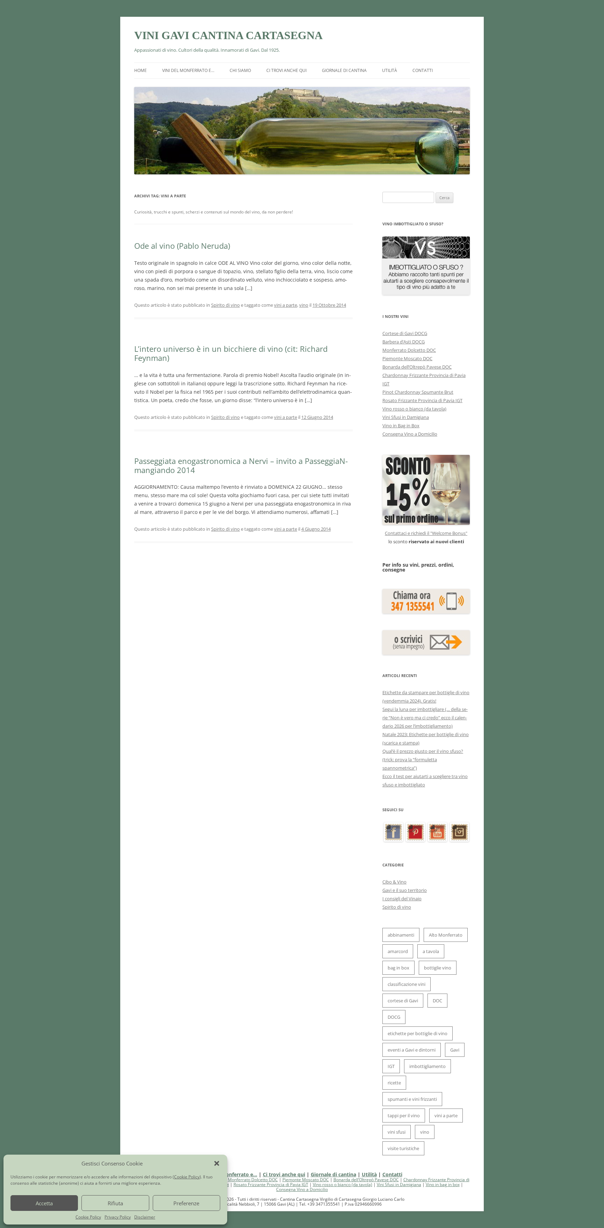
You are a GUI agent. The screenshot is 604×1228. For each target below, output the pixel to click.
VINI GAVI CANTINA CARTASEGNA (228, 35)
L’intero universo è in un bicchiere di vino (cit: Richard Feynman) (231, 353)
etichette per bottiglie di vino (417, 1033)
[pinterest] (415, 840)
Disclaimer (144, 1217)
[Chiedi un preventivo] (426, 490)
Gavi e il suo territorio (404, 890)
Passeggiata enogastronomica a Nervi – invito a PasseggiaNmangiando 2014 (241, 465)
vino (303, 305)
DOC (437, 1000)
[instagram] (459, 840)
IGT (391, 1066)
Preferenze (186, 1203)
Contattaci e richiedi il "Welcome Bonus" (426, 533)
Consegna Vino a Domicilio (409, 434)
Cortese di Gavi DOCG (404, 333)
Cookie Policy (187, 1177)
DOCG (394, 1017)
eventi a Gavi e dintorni (412, 1050)
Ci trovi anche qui (286, 70)
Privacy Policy (118, 1217)
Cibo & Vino (394, 882)
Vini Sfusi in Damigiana (405, 417)
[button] (216, 1163)
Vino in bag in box (443, 1184)
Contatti (422, 70)
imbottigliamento (427, 1066)
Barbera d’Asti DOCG (403, 342)
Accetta (44, 1203)
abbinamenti (401, 935)
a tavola (431, 951)
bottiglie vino (437, 968)
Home (140, 70)
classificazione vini (406, 984)
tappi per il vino (404, 1115)
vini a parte (285, 305)
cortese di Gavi (403, 1000)
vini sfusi (396, 1132)
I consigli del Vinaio (402, 898)
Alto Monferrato (445, 935)
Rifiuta (115, 1203)
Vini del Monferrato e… (188, 70)
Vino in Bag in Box (400, 425)
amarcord (398, 951)
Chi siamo (240, 70)
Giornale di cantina (344, 70)
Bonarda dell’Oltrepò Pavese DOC (417, 367)
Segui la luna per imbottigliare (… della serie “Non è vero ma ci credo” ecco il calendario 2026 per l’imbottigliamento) (425, 717)
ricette (394, 1083)
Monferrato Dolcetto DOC (409, 350)
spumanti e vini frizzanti (412, 1099)
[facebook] (393, 840)
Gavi (454, 1050)
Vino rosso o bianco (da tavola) (414, 409)
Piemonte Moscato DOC (407, 358)
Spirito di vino (225, 305)
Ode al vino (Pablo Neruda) (182, 245)
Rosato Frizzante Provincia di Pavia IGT (422, 400)
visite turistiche (403, 1148)
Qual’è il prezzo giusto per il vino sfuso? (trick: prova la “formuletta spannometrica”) (422, 759)
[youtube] (437, 840)
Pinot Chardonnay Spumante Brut (417, 392)
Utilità (389, 70)
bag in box (398, 968)
